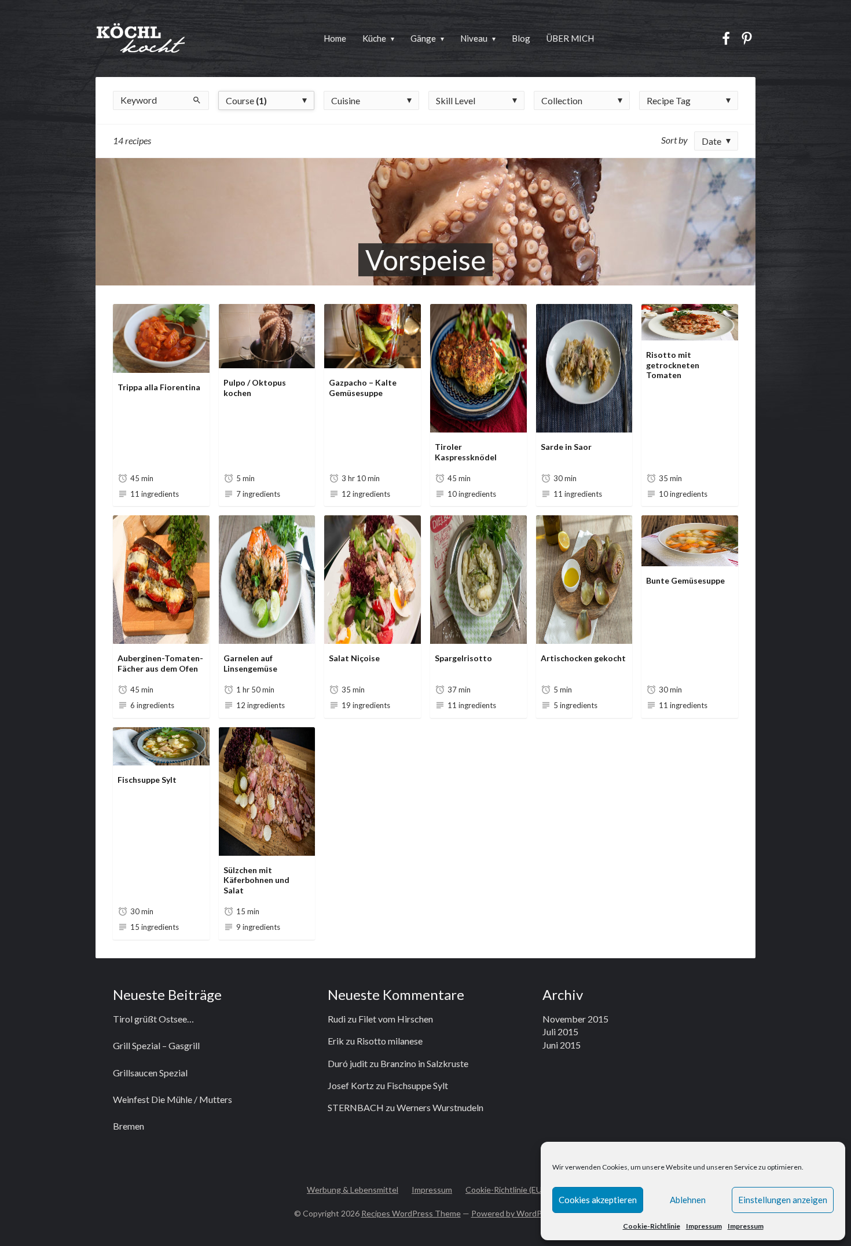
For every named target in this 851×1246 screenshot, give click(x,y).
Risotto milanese (390, 1040)
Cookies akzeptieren (598, 1199)
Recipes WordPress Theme (411, 1213)
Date (711, 140)
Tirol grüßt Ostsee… (153, 1018)
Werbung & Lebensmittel (352, 1189)
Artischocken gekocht (583, 658)
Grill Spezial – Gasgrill (156, 1045)
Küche (374, 38)
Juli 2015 (560, 1031)
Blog (521, 38)
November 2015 (575, 1018)
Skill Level (455, 100)
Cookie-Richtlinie (651, 1226)
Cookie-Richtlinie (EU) (504, 1189)
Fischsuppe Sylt (147, 780)
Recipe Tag (669, 100)
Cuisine (345, 100)
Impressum (704, 1226)
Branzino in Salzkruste (424, 1063)
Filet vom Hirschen (395, 1018)
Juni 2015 (561, 1044)
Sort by (674, 139)
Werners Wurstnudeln (440, 1107)
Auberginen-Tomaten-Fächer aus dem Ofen (160, 663)
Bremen (128, 1125)
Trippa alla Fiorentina (159, 387)
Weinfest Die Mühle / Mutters (172, 1099)
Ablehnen (688, 1199)
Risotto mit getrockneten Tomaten (672, 365)
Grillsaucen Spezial (150, 1072)
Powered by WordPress (514, 1213)
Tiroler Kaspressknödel (466, 452)
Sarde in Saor (566, 447)
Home (335, 38)
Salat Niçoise (354, 658)
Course (246, 100)
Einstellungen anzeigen (782, 1199)
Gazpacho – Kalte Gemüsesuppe (363, 388)
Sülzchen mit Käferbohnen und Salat (256, 880)
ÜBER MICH (570, 38)
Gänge (423, 38)
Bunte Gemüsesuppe (685, 580)
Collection (561, 100)
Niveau (473, 38)
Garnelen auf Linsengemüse (250, 663)
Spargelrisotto (463, 658)
